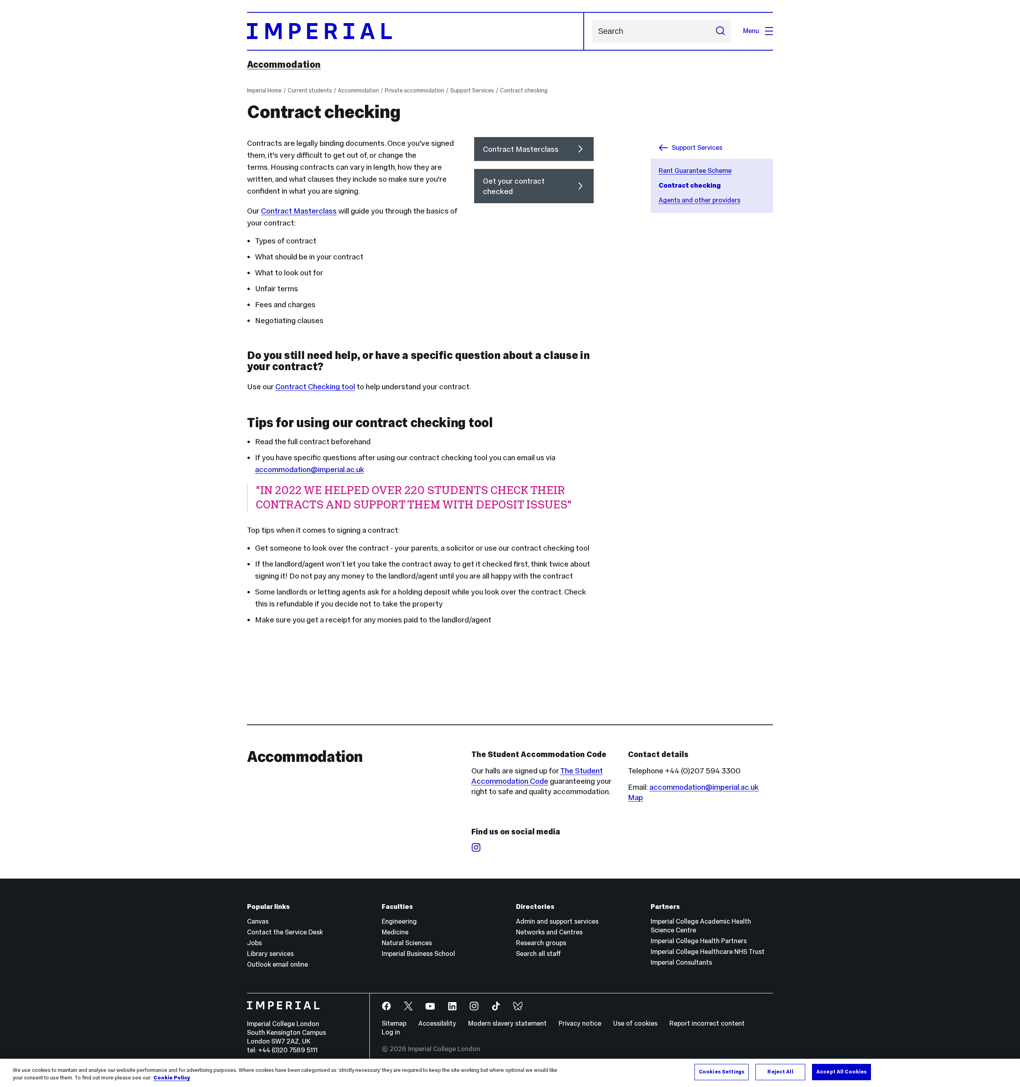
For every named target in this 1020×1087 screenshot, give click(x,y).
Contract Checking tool (315, 386)
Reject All (780, 1072)
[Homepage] (415, 31)
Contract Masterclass (299, 211)
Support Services (472, 90)
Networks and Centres (549, 932)
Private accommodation (414, 90)
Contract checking (523, 90)
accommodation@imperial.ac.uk (309, 469)
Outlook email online (277, 964)
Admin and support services (557, 921)
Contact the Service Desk (285, 932)
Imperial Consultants (681, 962)
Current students (310, 90)
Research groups (541, 943)
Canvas (258, 921)
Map (635, 797)
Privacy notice (580, 1023)
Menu (751, 31)
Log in (391, 1032)
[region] (510, 1073)
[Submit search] (720, 31)
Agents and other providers (699, 200)
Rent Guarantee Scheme (695, 171)
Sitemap (394, 1023)
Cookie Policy (171, 1078)
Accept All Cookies (841, 1072)
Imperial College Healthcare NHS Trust (708, 952)
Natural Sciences (407, 943)
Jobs (254, 943)
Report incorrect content (707, 1023)
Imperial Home (264, 90)
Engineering (399, 921)
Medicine (395, 932)
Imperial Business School (418, 954)
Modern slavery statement (507, 1023)
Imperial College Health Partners (699, 941)
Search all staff (538, 954)
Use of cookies (635, 1023)
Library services (270, 954)
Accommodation (284, 64)
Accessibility (437, 1023)
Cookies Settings (721, 1072)
